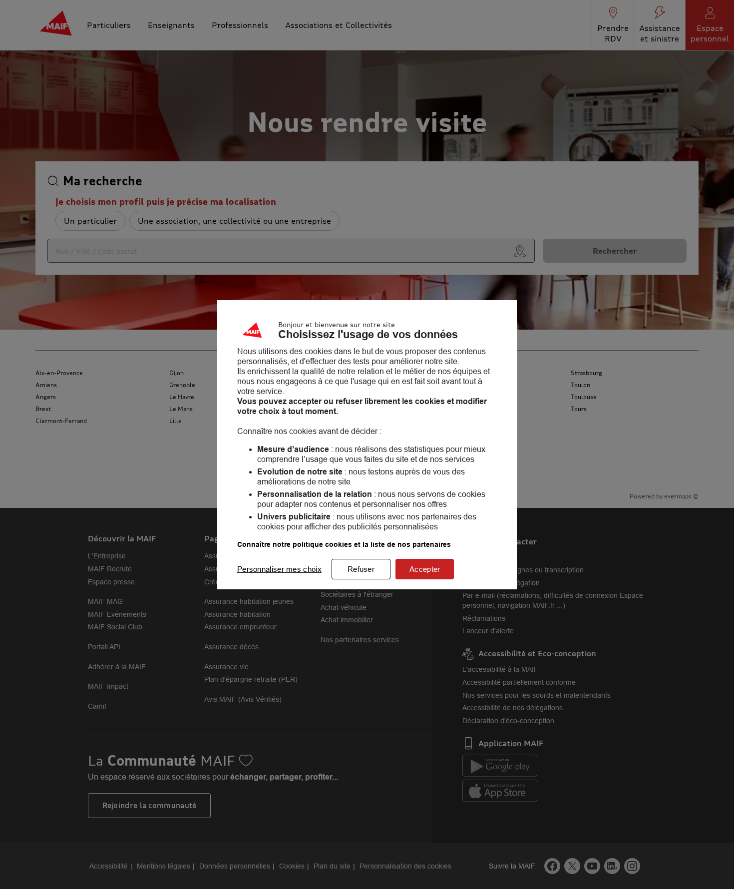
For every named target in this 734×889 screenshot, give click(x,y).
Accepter (424, 569)
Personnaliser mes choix (279, 569)
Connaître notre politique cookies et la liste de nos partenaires (344, 544)
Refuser (361, 569)
